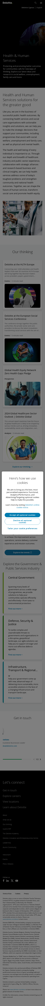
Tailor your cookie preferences (22, 528)
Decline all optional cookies (22, 521)
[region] (22, 503)
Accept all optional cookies (22, 515)
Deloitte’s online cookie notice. (27, 506)
